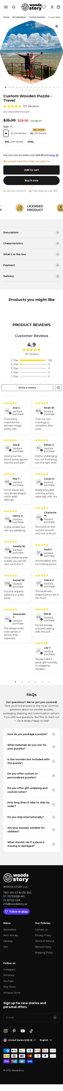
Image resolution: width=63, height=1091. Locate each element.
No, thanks (46, 559)
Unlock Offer (46, 556)
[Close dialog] (59, 528)
